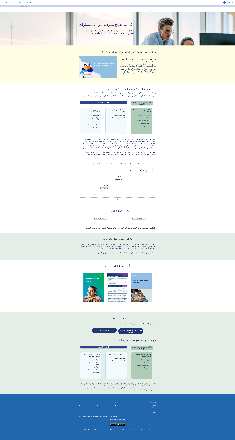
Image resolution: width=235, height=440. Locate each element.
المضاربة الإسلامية (144, 123)
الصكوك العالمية (146, 117)
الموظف (154, 412)
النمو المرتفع (96, 127)
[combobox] (18, 2)
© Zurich (80, 416)
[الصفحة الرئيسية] (154, 10)
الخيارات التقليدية (105, 330)
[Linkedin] (116, 406)
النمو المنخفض (96, 115)
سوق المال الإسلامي (144, 115)
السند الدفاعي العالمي (119, 115)
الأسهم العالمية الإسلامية (143, 120)
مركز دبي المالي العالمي (152, 407)
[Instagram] (98, 406)
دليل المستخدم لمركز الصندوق (141, 228)
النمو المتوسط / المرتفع (94, 124)
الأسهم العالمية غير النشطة (118, 118)
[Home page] (228, 2)
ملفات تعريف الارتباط (113, 416)
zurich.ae (154, 405)
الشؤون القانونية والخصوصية (96, 416)
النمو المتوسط (96, 122)
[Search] (9, 2)
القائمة (5, 2)
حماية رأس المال (145, 126)
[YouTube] (80, 406)
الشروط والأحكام (86, 416)
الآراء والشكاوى (105, 416)
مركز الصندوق (111, 228)
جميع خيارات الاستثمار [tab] (98, 163)
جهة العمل (154, 410)
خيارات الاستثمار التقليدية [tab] (112, 163)
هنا (95, 253)
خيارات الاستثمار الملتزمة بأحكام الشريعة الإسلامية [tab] (132, 163)
